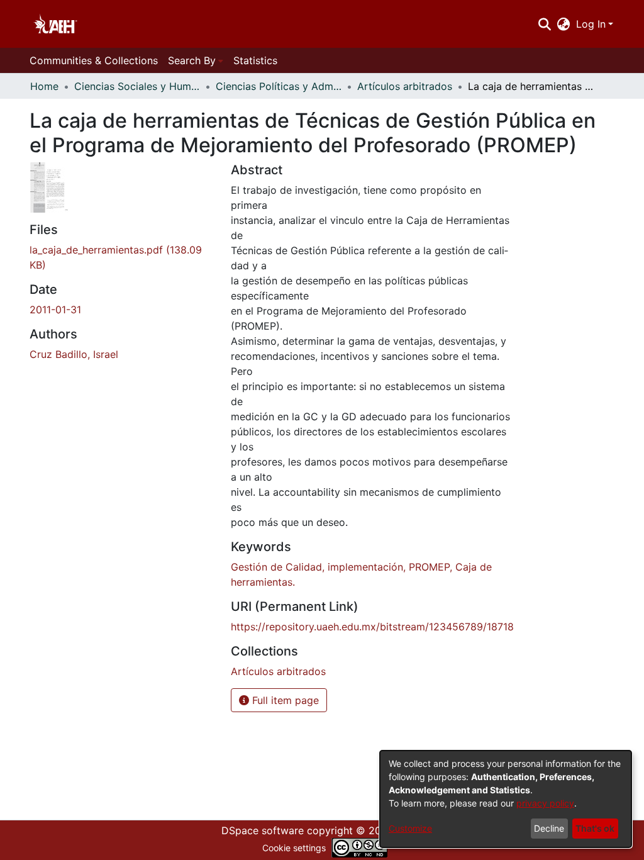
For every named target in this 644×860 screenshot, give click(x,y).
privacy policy (545, 803)
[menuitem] (564, 23)
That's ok (594, 828)
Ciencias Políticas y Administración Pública (278, 86)
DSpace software (262, 830)
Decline (549, 828)
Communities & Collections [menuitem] (94, 60)
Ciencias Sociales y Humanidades (137, 86)
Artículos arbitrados (404, 86)
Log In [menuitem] (591, 24)
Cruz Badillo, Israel (74, 354)
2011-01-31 (55, 309)
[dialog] (505, 799)
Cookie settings (294, 847)
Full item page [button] (284, 700)
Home (44, 86)
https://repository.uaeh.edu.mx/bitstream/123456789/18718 (372, 626)
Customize (410, 828)
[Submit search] (544, 23)
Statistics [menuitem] (255, 60)
